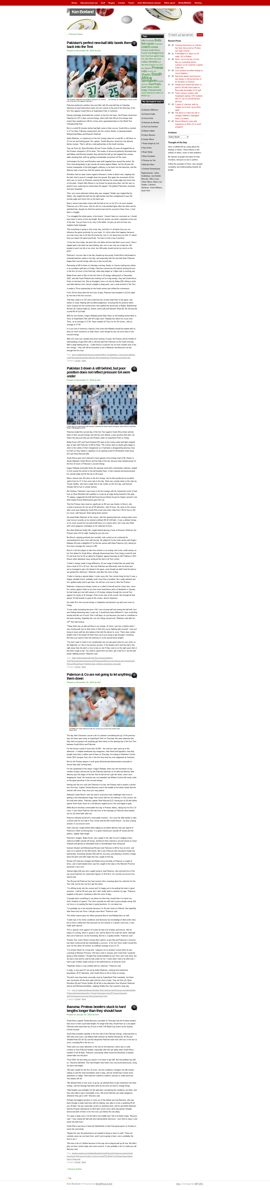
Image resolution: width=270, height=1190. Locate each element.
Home (74, 3)
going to (104, 993)
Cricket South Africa (150, 50)
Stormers (144, 84)
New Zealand (150, 65)
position (84, 661)
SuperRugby (154, 84)
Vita (178, 1184)
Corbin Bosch (94, 658)
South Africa (96, 358)
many (116, 993)
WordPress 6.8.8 (104, 1184)
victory (143, 93)
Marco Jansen (119, 355)
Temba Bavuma (122, 1156)
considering (126, 990)
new (143, 65)
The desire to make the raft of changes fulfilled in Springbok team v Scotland (187, 115)
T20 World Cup (110, 1156)
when (158, 93)
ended (107, 658)
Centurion (90, 355)
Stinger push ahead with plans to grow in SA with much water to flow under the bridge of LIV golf (188, 87)
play (142, 68)
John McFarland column (149, 3)
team (144, 87)
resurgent (123, 1153)
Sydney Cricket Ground (94, 1156)
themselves (118, 358)
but (143, 43)
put (102, 661)
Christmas (118, 990)
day (75, 993)
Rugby (111, 3)
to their (73, 1159)
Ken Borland (83, 11)
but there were (102, 990)
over (161, 65)
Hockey (198, 3)
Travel (131, 3)
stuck (83, 1156)
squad (160, 81)
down (102, 658)
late (111, 355)
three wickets (104, 664)
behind (86, 658)
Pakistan (73, 358)
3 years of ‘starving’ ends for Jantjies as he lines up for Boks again (188, 107)
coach (145, 47)
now (157, 65)
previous (80, 996)
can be (111, 990)
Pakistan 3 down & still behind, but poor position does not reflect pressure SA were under (98, 372)
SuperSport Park (107, 358)
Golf (103, 3)
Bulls (158, 40)
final (162, 53)
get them (97, 993)
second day (113, 661)
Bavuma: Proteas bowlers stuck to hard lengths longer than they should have (96, 1009)
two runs (112, 664)
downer (84, 993)
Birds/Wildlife (184, 3)
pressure (90, 661)
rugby (144, 71)
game (156, 56)
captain (81, 1153)
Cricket (121, 3)
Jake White (149, 59)
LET (112, 993)
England (155, 53)
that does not (93, 664)
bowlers (75, 1153)
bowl (84, 355)
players (148, 68)
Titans (150, 87)
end (101, 355)
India (162, 56)
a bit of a (75, 990)
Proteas (97, 661)
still (73, 664)
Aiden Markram (78, 658)
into (142, 59)
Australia (150, 40)
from (151, 56)
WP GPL (198, 1184)
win (162, 93)
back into (75, 355)
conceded (88, 1153)
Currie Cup (146, 53)
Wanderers (151, 93)
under (118, 664)
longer (103, 1153)
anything (93, 990)
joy (109, 993)
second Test (152, 71)
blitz (81, 355)
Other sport (169, 3)
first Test (106, 355)
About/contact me (89, 3)
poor (79, 661)
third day (126, 358)
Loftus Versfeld (149, 61)
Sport (84, 361)
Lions (159, 59)
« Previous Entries (74, 1169)
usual (78, 1159)
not (119, 993)
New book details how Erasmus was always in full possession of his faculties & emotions (188, 79)
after (88, 990)
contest (97, 355)
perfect (80, 358)
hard (93, 1153)
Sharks (146, 74)
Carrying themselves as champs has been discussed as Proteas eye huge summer (188, 48)
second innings (124, 661)
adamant (82, 990)
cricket (154, 47)
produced (87, 358)
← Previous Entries (75, 34)
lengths (98, 1153)
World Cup (145, 96)
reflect (105, 661)
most (159, 62)
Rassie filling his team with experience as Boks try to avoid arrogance (188, 124)
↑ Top (69, 1178)
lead (155, 59)
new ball (128, 355)
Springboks (149, 80)
